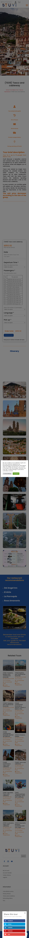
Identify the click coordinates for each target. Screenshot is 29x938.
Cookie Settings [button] (7, 473)
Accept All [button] (16, 473)
